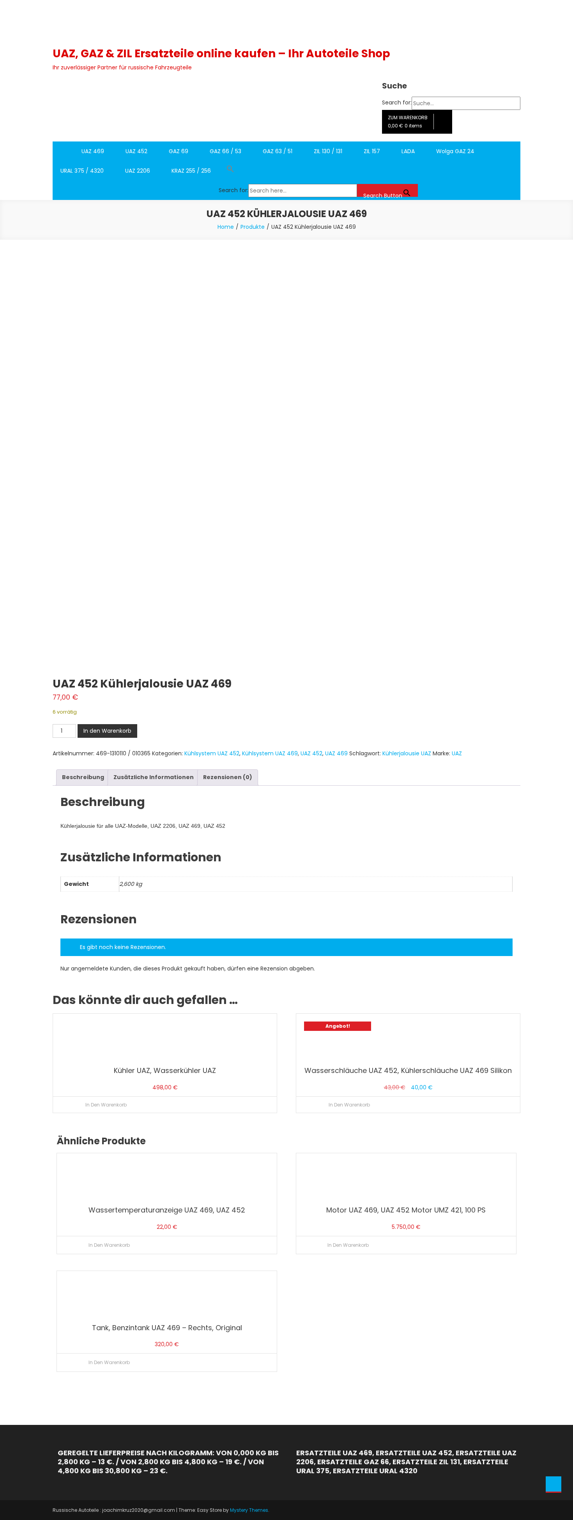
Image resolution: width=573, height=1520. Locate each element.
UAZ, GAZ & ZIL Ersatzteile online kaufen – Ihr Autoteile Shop (221, 53)
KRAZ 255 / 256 (191, 171)
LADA (408, 151)
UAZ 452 (136, 151)
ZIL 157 (372, 151)
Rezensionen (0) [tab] (227, 777)
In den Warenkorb (107, 731)
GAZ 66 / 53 (225, 151)
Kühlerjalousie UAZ (406, 753)
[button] (318, 170)
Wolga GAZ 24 (455, 151)
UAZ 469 (92, 151)
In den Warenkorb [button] (106, 1104)
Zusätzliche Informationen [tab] (153, 777)
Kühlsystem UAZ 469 (270, 753)
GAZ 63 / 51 (277, 151)
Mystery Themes (249, 1510)
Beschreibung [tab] (83, 777)
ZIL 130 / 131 (328, 151)
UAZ (457, 753)
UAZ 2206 (137, 171)
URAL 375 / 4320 (82, 171)
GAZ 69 (178, 151)
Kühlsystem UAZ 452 (211, 753)
